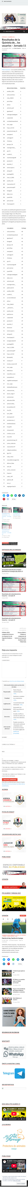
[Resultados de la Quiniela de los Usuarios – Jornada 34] (14, 609)
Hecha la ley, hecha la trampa (12, 938)
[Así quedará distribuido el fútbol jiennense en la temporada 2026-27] (14, 560)
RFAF (16, 936)
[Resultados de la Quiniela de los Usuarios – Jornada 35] (14, 585)
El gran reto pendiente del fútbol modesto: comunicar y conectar (19, 990)
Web (3, 751)
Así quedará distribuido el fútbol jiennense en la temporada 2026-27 (12, 570)
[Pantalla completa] (24, 1119)
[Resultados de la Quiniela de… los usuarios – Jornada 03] (7, 510)
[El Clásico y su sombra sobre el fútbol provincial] (7, 979)
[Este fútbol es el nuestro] (7, 998)
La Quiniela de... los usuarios (9, 544)
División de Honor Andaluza (8, 935)
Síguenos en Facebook (10, 1032)
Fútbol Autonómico (21, 935)
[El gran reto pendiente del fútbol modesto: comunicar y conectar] (7, 989)
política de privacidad (17, 681)
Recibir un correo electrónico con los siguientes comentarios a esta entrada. (13, 769)
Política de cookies (17, 1180)
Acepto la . (13, 681)
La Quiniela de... (11, 37)
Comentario (6, 660)
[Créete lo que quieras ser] (7, 971)
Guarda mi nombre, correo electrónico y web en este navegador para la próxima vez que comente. (14, 762)
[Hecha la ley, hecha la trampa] (14, 919)
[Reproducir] (4, 1119)
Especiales (4, 37)
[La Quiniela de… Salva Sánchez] (18, 510)
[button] (14, 18)
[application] (14, 1114)
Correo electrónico (9, 744)
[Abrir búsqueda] (24, 31)
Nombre (5, 737)
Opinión (4, 936)
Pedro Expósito (17, 48)
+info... (15, 693)
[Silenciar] (21, 1119)
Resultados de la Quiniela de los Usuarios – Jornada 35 (11, 595)
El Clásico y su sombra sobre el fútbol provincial (19, 981)
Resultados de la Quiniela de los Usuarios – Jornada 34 (11, 619)
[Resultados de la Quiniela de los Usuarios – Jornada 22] (7, 526)
